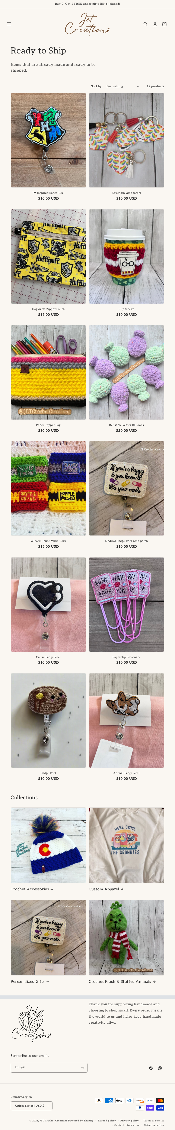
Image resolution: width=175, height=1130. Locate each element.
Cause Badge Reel (48, 657)
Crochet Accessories (30, 889)
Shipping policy (154, 1125)
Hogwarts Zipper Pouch (48, 309)
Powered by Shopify (81, 1120)
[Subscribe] (82, 1068)
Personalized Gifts (28, 981)
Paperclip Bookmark (126, 657)
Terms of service (153, 1120)
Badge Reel (48, 773)
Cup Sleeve (126, 309)
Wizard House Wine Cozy (48, 541)
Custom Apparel (104, 889)
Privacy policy (129, 1120)
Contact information (127, 1125)
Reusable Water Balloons (126, 425)
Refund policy (107, 1120)
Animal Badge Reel (126, 773)
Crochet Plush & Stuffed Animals (120, 981)
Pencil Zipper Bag (48, 425)
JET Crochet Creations (53, 1120)
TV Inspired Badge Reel (48, 193)
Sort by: (96, 86)
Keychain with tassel (126, 193)
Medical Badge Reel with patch (126, 541)
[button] (9, 24)
